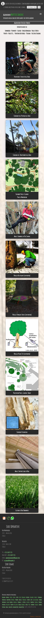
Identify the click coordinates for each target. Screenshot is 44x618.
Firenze (36, 605)
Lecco (17, 597)
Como (14, 597)
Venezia (3, 605)
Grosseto (10, 607)
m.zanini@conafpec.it (9, 561)
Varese (35, 597)
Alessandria (35, 600)
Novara (12, 600)
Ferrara (19, 602)
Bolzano (8, 605)
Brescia (27, 597)
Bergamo (23, 597)
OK (39, 7)
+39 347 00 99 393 (8, 552)
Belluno (16, 605)
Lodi (20, 597)
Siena (7, 607)
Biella (20, 600)
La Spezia (23, 602)
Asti (31, 600)
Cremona (40, 597)
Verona (40, 602)
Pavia (11, 597)
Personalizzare (32, 7)
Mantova (8, 600)
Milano (3, 597)
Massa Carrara (21, 605)
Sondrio (31, 597)
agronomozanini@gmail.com (13, 558)
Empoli (40, 605)
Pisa (29, 605)
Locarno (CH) (15, 607)
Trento (11, 605)
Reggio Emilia (10, 602)
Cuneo (28, 600)
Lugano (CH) (21, 607)
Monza (7, 597)
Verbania (24, 600)
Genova (28, 602)
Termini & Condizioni (35, 617)
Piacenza (4, 600)
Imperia (32, 602)
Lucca (26, 605)
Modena (15, 602)
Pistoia (3, 607)
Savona (36, 602)
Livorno (32, 605)
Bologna (4, 602)
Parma (40, 600)
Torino (16, 600)
